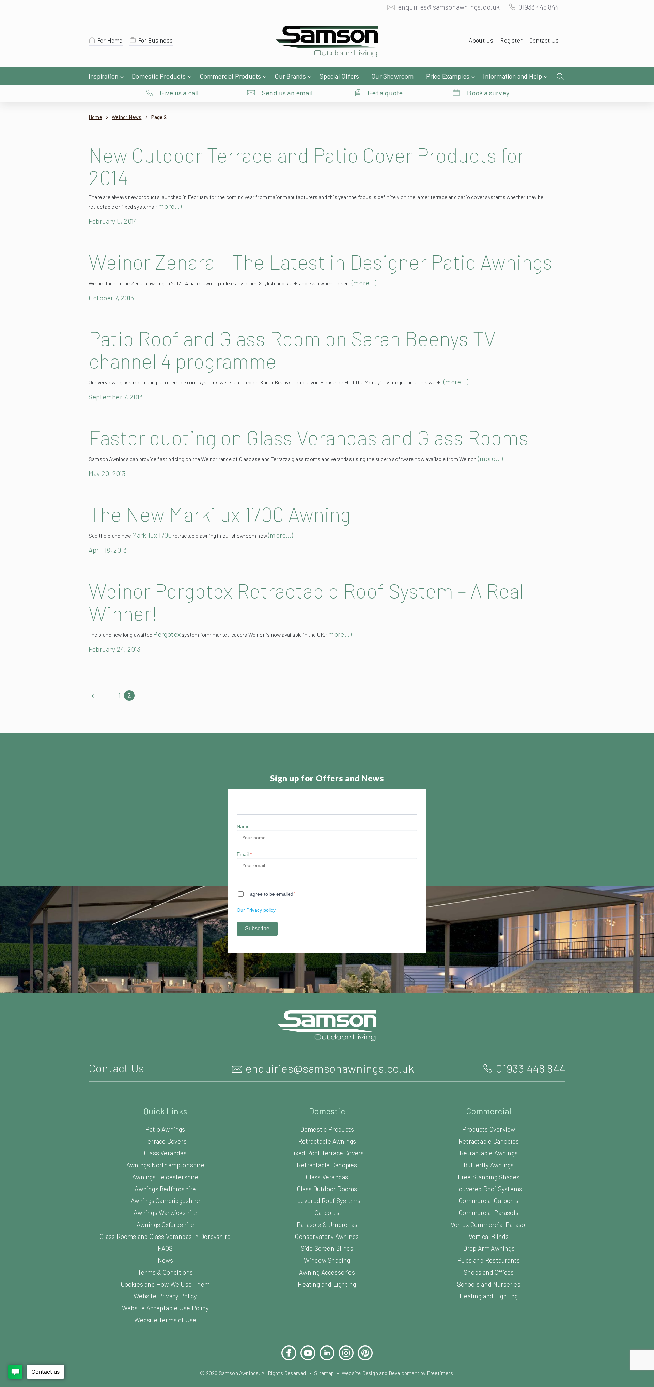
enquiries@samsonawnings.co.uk (449, 6)
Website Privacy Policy (165, 1296)
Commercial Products (230, 76)
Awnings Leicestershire (165, 1177)
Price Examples (448, 76)
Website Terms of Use (165, 1320)
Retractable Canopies (327, 1165)
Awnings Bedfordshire (165, 1189)
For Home (110, 40)
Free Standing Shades (489, 1177)
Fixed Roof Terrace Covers (327, 1153)
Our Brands (290, 76)
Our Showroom (392, 76)
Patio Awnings (165, 1129)
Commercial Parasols (488, 1212)
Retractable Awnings (327, 1141)
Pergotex (167, 634)
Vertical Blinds (489, 1236)
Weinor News (126, 117)
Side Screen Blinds (327, 1248)
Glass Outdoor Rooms (327, 1189)
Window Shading (327, 1260)
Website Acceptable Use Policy (165, 1308)
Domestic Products (159, 76)
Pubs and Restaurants (488, 1260)
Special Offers (339, 76)
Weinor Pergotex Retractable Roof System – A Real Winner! (306, 601)
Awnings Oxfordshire (165, 1224)
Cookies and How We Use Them (165, 1284)
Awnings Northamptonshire (165, 1165)
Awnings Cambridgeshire (165, 1201)
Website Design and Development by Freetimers (397, 1373)
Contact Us (544, 40)
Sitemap (324, 1373)
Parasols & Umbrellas (327, 1224)
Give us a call (179, 93)
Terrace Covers (165, 1141)
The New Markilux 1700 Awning (220, 514)
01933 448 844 (538, 6)
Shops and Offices (489, 1272)
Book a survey (488, 93)
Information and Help (512, 76)
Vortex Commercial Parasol (489, 1224)
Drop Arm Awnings (489, 1248)
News (165, 1260)
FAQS (165, 1248)
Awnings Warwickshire (165, 1212)
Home (95, 117)
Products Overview (488, 1129)
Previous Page (95, 695)
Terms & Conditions (165, 1272)
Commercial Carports (488, 1201)
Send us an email (287, 93)
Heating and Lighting (327, 1284)
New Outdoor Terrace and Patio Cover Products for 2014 (307, 165)
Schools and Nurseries (488, 1284)
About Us (481, 40)
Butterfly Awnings (489, 1165)
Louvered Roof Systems (326, 1201)
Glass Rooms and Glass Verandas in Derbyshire (165, 1236)
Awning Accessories (327, 1272)
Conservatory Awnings (327, 1236)
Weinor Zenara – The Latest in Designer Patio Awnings (320, 261)
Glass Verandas (165, 1153)
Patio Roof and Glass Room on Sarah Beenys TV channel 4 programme (292, 349)
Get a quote (385, 93)
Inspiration (103, 76)
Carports (327, 1212)
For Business (155, 40)
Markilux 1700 (152, 535)
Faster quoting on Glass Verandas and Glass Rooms (309, 437)
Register (511, 40)
